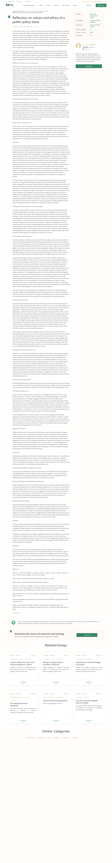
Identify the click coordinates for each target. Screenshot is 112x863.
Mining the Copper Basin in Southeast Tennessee (53, 663)
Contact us (29, 1)
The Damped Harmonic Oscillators (19, 704)
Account (88, 5)
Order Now (101, 5)
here (103, 1)
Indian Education (29, 737)
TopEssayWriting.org (18, 11)
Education (33, 11)
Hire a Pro (87, 635)
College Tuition (66, 737)
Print (37, 26)
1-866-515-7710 (10, 1)
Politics (98, 20)
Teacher (49, 737)
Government (94, 16)
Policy (98, 25)
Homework (57, 737)
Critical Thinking (40, 737)
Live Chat (20, 1)
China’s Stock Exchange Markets (55, 701)
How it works (66, 5)
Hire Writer (89, 66)
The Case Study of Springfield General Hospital (87, 702)
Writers (49, 5)
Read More (23, 682)
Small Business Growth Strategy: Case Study (88, 663)
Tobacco (92, 27)
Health (92, 17)
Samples (27, 11)
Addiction (93, 22)
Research (45, 11)
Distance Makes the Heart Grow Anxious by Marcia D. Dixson (22, 663)
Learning (39, 11)
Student (75, 737)
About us (56, 5)
